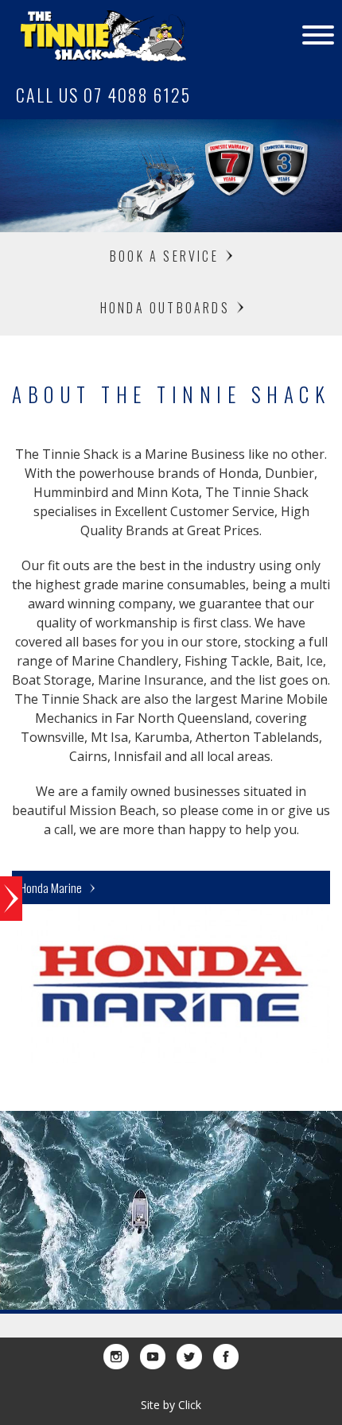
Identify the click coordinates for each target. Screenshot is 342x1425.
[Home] (93, 36)
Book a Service (166, 256)
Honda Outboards (167, 307)
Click (189, 1404)
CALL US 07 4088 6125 (103, 94)
